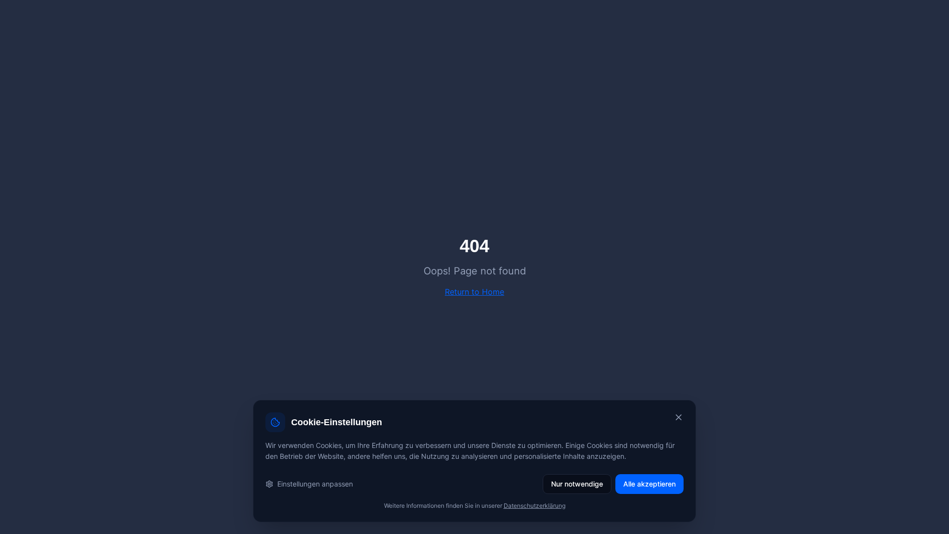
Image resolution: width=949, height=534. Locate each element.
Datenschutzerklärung (534, 505)
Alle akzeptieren (649, 484)
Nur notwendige (577, 484)
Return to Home (474, 292)
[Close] (679, 417)
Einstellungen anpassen (315, 484)
